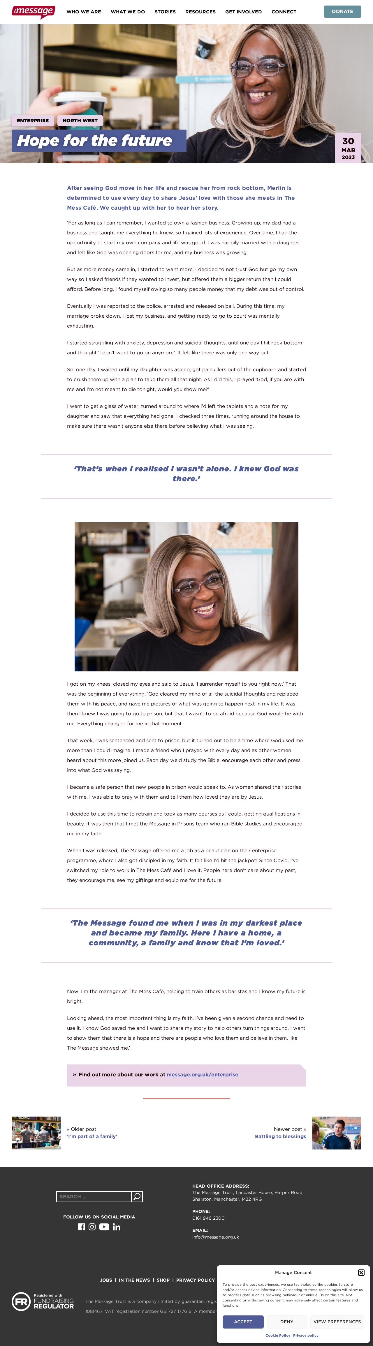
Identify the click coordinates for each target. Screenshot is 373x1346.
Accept (243, 1321)
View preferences (337, 1321)
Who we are (83, 12)
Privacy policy (306, 1335)
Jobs (106, 1280)
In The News (134, 1280)
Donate (342, 11)
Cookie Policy (277, 1335)
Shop (163, 1280)
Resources (200, 12)
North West (80, 120)
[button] (361, 1273)
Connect (284, 12)
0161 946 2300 (208, 1218)
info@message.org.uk (215, 1237)
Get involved (243, 12)
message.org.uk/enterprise (202, 1074)
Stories (165, 12)
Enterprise (33, 120)
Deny (286, 1321)
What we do (128, 12)
